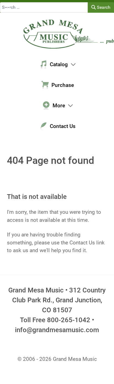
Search (103, 7)
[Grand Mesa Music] (57, 33)
